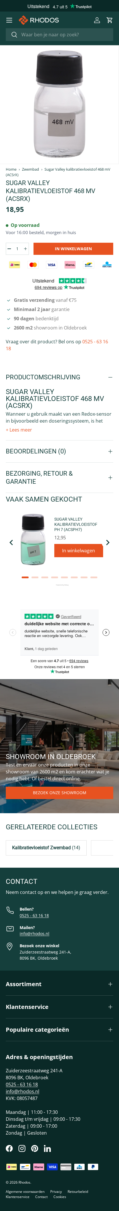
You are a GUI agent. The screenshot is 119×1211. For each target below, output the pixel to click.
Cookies (59, 1196)
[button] (109, 20)
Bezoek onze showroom (59, 792)
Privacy (56, 1191)
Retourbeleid (78, 1191)
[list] (59, 105)
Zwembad (30, 169)
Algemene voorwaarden (25, 1191)
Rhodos (24, 1182)
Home (11, 169)
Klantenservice (17, 1196)
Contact (41, 1196)
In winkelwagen (73, 248)
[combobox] (59, 34)
